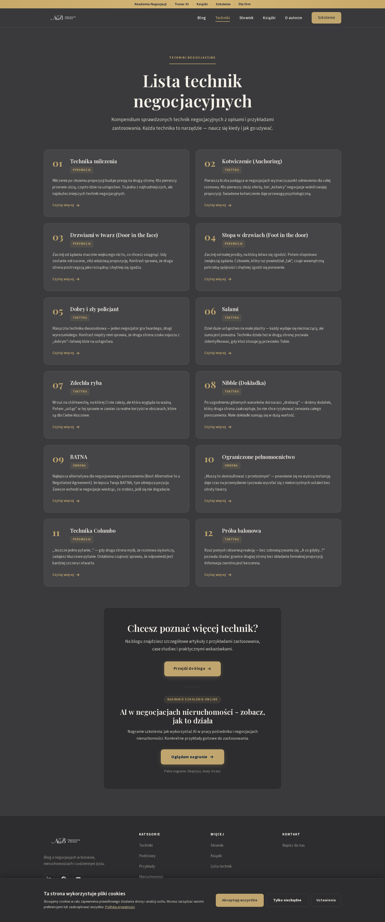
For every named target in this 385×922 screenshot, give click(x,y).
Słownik (246, 18)
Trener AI (182, 4)
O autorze (293, 18)
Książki (269, 18)
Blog (201, 18)
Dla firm (245, 4)
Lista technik (221, 866)
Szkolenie (326, 17)
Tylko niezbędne (287, 900)
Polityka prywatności (120, 907)
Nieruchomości (151, 877)
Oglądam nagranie (189, 757)
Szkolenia (223, 4)
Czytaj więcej (63, 205)
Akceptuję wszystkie (239, 900)
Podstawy (147, 856)
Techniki (222, 18)
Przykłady (147, 866)
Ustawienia (326, 900)
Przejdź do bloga (189, 668)
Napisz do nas (293, 845)
